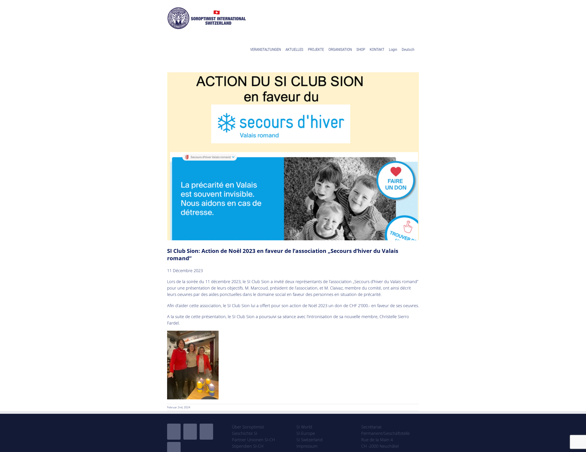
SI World (304, 427)
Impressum (306, 446)
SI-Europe (305, 433)
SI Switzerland (309, 439)
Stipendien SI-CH (247, 446)
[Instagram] (206, 432)
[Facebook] (174, 432)
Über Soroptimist (248, 427)
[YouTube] (190, 432)
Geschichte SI (244, 433)
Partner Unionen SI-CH (253, 439)
